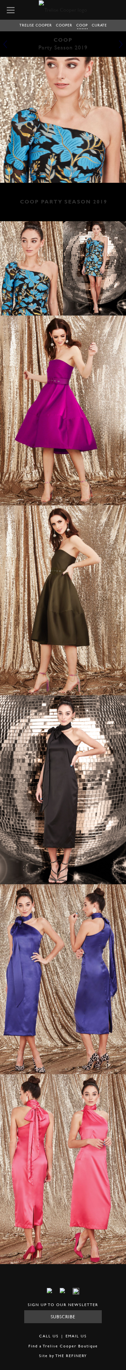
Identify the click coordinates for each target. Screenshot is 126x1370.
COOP (82, 25)
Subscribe (63, 1316)
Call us (49, 1336)
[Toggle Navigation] (12, 9)
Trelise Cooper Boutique (70, 1346)
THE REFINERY (71, 1355)
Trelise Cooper (35, 25)
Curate (99, 25)
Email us (76, 1336)
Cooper (64, 25)
